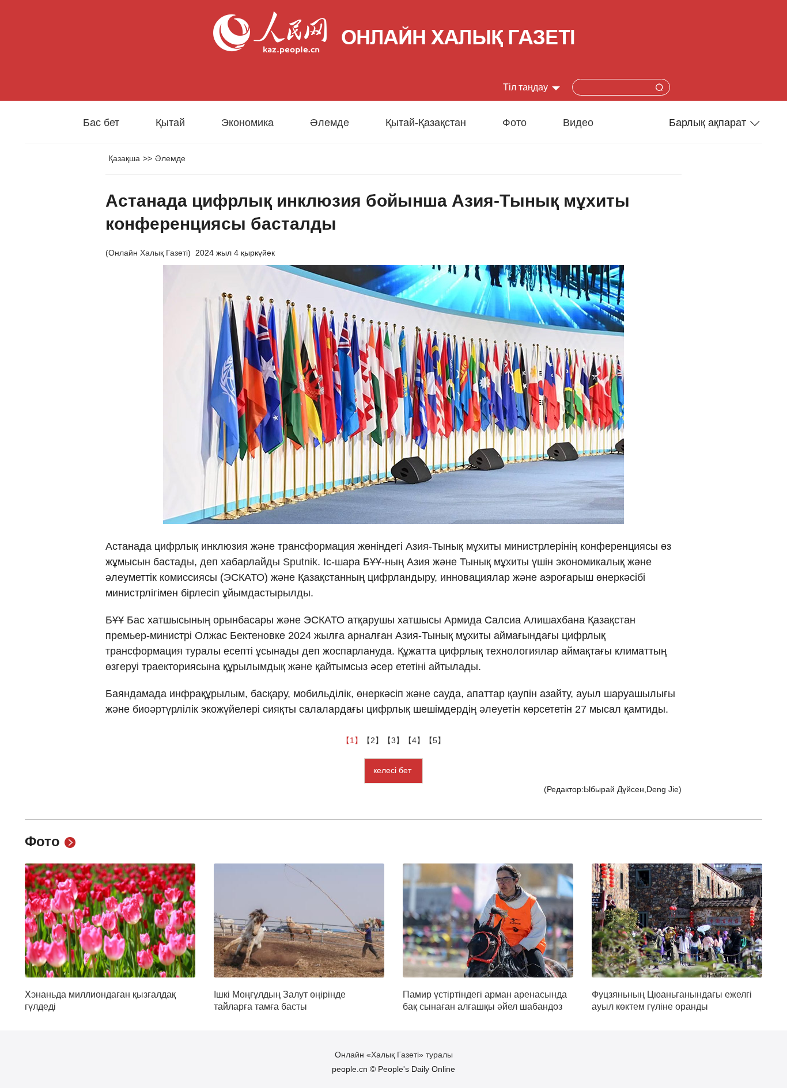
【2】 (372, 740)
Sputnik (300, 562)
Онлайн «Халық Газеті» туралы (394, 1054)
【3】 (393, 740)
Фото (514, 122)
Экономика (247, 122)
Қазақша (124, 158)
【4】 (414, 740)
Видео (578, 122)
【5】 (435, 740)
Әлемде (329, 122)
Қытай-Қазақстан (425, 122)
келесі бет (393, 770)
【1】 (352, 740)
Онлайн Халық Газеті (148, 252)
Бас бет (101, 122)
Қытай (170, 122)
